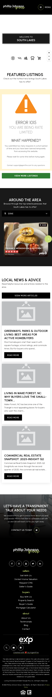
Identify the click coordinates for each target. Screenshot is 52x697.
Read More (13, 355)
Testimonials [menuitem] (26, 621)
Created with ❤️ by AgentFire (26, 652)
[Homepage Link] (13, 7)
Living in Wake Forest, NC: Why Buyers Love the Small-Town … (25, 396)
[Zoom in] (49, 52)
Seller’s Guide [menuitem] (26, 586)
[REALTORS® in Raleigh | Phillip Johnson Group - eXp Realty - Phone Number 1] (7, 647)
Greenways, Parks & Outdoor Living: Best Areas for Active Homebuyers (26, 334)
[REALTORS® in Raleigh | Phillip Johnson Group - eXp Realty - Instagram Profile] (19, 563)
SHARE (43, 225)
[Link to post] (26, 313)
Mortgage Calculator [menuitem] (26, 607)
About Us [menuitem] (25, 618)
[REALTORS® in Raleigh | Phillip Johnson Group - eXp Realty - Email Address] (14, 647)
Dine (10, 213)
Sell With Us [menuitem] (26, 575)
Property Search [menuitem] (26, 600)
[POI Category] (13, 58)
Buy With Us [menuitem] (26, 597)
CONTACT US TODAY (21, 530)
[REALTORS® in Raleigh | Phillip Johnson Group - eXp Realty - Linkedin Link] (40, 563)
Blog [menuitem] (26, 625)
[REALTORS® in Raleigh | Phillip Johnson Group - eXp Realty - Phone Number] (21, 647)
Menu (48, 7)
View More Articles (26, 295)
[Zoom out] (49, 56)
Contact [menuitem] (26, 629)
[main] (26, 247)
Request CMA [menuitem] (26, 583)
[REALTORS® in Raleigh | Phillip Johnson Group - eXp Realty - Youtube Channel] (26, 563)
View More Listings (26, 176)
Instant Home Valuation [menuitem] (26, 579)
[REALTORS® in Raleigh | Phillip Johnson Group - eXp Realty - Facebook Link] (12, 563)
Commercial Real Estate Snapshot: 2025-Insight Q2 (24, 457)
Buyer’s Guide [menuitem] (26, 604)
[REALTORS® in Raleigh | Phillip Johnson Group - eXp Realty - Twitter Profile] (33, 563)
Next (48, 239)
